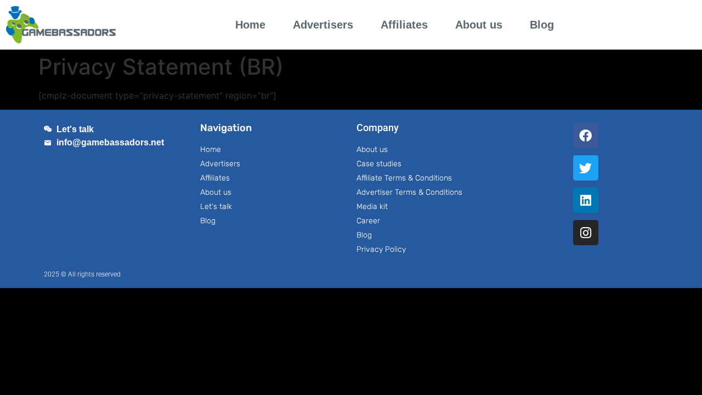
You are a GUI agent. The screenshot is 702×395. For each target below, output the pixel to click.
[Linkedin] (585, 200)
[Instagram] (585, 232)
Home (250, 25)
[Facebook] (585, 135)
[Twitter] (585, 167)
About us (478, 25)
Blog (542, 25)
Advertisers (323, 25)
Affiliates (404, 25)
